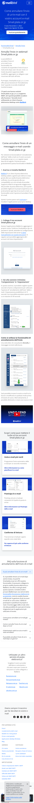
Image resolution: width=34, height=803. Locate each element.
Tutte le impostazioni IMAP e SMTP (12, 766)
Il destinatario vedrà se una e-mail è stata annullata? (15, 631)
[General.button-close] (27, 784)
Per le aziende (6, 756)
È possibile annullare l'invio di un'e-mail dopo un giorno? (15, 638)
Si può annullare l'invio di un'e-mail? (15, 572)
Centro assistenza (21, 748)
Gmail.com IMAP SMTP (8, 768)
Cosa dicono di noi (7, 759)
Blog (3, 741)
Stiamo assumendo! (8, 751)
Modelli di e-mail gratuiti (9, 733)
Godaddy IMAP (6, 779)
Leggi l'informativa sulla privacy (14, 798)
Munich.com (23, 687)
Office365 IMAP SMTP (8, 773)
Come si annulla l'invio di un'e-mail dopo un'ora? (15, 625)
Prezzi (3, 728)
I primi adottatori (21, 753)
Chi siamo (5, 748)
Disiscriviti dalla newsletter (24, 756)
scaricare (23, 200)
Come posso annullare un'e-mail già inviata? (15, 618)
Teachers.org (23, 683)
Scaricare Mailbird (17, 210)
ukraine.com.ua (11, 691)
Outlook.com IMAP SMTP (9, 771)
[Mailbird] (9, 2)
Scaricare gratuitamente (17, 32)
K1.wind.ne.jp (10, 687)
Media (4, 753)
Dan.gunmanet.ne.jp (13, 680)
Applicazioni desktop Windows (11, 739)
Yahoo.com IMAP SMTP (9, 776)
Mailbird (23, 102)
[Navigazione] (29, 3)
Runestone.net (11, 676)
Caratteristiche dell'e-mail (9, 731)
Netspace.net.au (11, 683)
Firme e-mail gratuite (8, 736)
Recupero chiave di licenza (24, 751)
